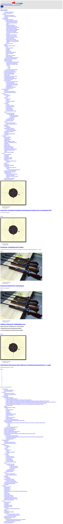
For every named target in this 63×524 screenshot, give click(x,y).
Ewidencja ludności (9, 47)
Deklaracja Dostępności (16, 5)
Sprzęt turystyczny (9, 109)
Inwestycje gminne (7, 172)
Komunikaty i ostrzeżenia (11, 87)
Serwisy (3, 93)
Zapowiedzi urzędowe (8, 157)
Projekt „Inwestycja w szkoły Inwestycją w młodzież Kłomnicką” (10, 142)
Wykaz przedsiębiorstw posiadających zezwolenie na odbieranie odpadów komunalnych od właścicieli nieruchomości (12, 26)
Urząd (3, 153)
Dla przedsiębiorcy (5, 89)
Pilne (7, 96)
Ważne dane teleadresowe (9, 72)
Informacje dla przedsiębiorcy (9, 91)
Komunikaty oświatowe (10, 101)
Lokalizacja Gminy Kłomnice (9, 15)
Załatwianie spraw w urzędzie (9, 45)
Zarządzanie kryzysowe (10, 129)
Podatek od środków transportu (10, 92)
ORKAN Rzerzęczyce (14, 115)
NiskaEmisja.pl (7, 140)
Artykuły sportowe (9, 120)
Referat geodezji (9, 56)
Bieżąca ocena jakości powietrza (12, 81)
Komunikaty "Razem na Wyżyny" (14, 169)
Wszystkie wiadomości (8, 13)
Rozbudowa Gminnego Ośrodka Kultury (13, 520)
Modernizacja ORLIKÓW (8, 146)
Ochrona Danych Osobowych (9, 178)
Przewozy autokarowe (10, 106)
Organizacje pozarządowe (9, 165)
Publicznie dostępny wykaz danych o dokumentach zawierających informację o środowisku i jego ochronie (12, 63)
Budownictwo (8, 51)
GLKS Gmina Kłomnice (14, 116)
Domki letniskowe (9, 108)
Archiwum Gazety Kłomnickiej (9, 133)
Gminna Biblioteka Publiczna (11, 123)
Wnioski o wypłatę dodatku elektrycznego (9, 74)
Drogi (7, 54)
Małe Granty (6, 164)
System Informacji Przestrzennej (10, 71)
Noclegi (7, 104)
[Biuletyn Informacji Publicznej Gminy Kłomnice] (13, 4)
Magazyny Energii (7, 137)
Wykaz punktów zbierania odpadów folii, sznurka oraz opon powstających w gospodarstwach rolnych (12, 41)
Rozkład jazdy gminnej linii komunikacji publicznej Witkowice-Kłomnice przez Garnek (10, 78)
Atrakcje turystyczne (10, 105)
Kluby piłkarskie (11, 114)
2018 (9, 67)
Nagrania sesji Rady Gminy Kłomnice (13, 508)
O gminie (4, 14)
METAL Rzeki (12, 117)
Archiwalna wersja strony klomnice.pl (11, 482)
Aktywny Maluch (7, 145)
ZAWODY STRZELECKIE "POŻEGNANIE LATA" (13, 324)
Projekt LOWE (6, 138)
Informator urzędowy (8, 5)
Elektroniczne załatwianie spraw (12, 57)
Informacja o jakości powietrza (12, 69)
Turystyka (6, 103)
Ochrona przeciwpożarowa (11, 130)
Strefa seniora (7, 126)
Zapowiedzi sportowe (10, 119)
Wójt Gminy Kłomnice (8, 158)
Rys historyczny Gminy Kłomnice (10, 16)
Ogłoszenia (8, 95)
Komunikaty (6, 156)
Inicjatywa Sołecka (7, 139)
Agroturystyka (9, 107)
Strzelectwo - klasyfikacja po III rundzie (11, 247)
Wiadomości (6, 94)
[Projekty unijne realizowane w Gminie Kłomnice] (2, 7)
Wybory (5, 163)
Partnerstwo (6, 166)
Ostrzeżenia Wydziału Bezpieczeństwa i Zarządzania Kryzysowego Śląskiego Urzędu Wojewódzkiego (12, 84)
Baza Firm (6, 90)
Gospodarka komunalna (8, 19)
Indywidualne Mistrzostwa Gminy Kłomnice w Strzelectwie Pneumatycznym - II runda (25, 365)
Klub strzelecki (11, 118)
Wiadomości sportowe (10, 113)
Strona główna (5, 388)
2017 (9, 66)
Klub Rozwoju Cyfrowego (9, 147)
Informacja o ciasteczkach (9, 12)
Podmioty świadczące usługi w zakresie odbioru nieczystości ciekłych (11, 22)
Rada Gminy (6, 159)
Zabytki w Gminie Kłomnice (11, 110)
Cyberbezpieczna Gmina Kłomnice (10, 148)
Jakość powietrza (7, 80)
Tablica (7, 100)
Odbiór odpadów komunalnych (12, 20)
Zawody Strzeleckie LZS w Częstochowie (12, 286)
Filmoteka (6, 17)
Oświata (7, 50)
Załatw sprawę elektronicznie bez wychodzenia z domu (10, 59)
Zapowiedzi (6, 134)
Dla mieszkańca (5, 18)
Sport (5, 112)
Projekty (3, 135)
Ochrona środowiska (8, 60)
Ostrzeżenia (6, 155)
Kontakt (2, 5)
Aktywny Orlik (6, 144)
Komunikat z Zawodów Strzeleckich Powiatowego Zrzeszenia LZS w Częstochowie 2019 (25, 210)
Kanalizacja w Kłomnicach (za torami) (11, 498)
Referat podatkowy (9, 53)
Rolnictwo (8, 48)
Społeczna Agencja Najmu (9, 152)
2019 (9, 68)
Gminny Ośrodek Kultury (10, 122)
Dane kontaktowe (7, 154)
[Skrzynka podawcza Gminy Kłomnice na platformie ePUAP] (19, 4)
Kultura (5, 121)
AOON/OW (6, 143)
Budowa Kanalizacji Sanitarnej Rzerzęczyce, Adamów (11, 174)
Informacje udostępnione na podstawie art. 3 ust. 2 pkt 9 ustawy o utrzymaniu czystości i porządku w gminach (12, 36)
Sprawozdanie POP (9, 88)
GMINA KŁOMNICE (3, 10)
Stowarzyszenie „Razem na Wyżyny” (12, 514)
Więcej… (1, 216)
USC (7, 46)
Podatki (5, 44)
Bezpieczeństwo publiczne (11, 52)
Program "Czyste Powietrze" (9, 70)
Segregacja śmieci (9, 43)
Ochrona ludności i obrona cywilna (10, 76)
